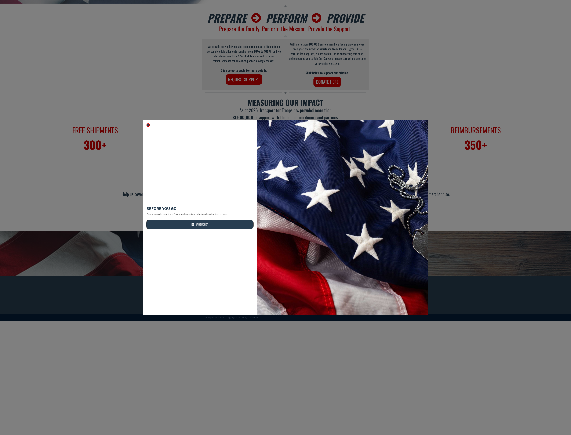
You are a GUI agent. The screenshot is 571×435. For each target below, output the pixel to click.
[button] (199, 224)
